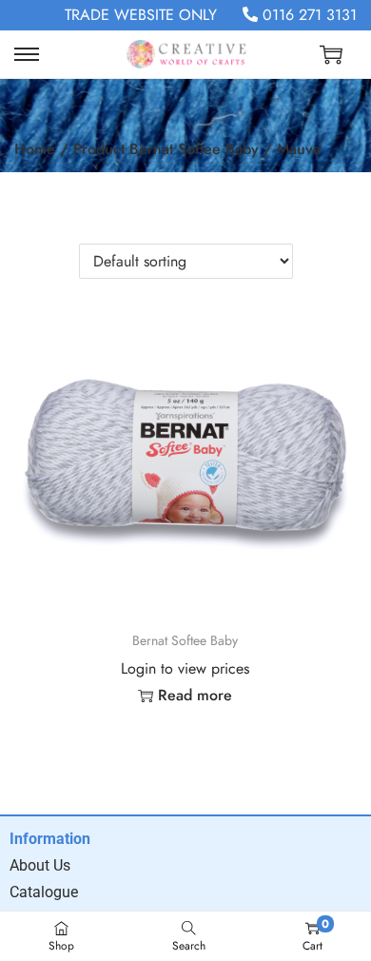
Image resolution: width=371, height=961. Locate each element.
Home (34, 149)
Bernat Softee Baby (185, 640)
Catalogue (44, 892)
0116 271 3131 (307, 15)
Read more (195, 695)
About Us (40, 865)
